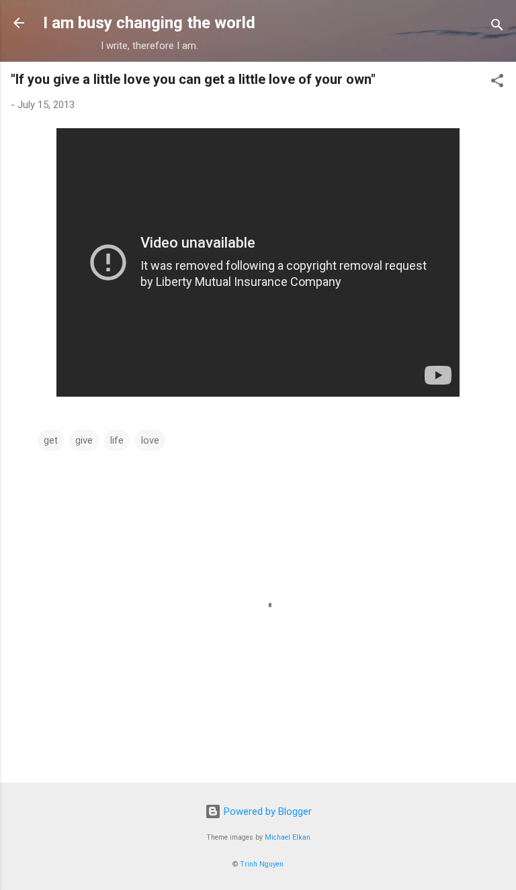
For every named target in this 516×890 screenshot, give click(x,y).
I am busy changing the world (149, 22)
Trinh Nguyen (262, 864)
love (150, 440)
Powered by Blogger (266, 811)
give (84, 440)
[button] (497, 82)
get (51, 440)
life (117, 440)
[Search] (497, 27)
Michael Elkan (287, 837)
